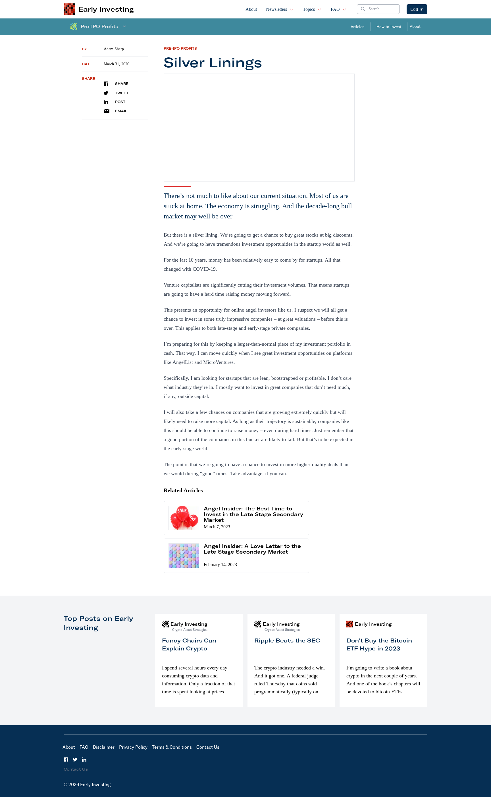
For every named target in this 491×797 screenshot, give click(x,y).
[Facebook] (66, 759)
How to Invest (388, 26)
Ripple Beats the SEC (287, 640)
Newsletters (276, 9)
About (251, 9)
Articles (357, 26)
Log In (417, 9)
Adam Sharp (114, 49)
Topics (309, 9)
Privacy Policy (133, 747)
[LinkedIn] (84, 759)
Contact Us (207, 747)
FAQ (335, 9)
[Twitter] (75, 759)
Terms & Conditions (172, 747)
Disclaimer (104, 747)
